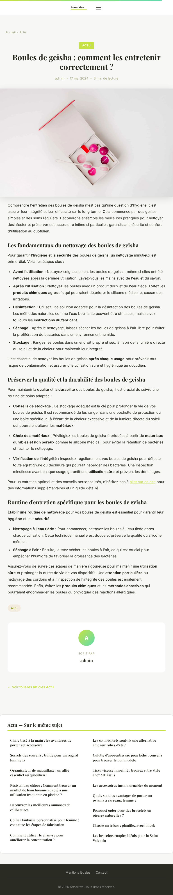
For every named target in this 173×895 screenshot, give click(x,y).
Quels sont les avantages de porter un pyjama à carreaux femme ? (122, 797)
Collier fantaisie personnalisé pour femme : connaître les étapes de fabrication (44, 822)
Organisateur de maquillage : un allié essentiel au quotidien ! (39, 772)
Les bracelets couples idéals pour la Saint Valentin (125, 838)
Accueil (10, 32)
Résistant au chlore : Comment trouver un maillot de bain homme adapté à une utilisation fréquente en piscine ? (43, 790)
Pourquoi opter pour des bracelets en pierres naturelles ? (122, 812)
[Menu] (98, 7)
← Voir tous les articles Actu (31, 687)
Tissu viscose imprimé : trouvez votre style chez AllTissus (126, 772)
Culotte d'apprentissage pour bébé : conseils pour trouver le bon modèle (127, 757)
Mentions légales (78, 872)
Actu (23, 32)
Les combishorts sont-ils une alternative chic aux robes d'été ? (124, 742)
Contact (101, 872)
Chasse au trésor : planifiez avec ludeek (124, 825)
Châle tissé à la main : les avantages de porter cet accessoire (40, 742)
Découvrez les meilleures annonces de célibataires (40, 807)
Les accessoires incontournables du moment (127, 785)
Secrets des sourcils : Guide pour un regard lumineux (44, 757)
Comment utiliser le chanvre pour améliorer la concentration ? (37, 837)
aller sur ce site (142, 481)
